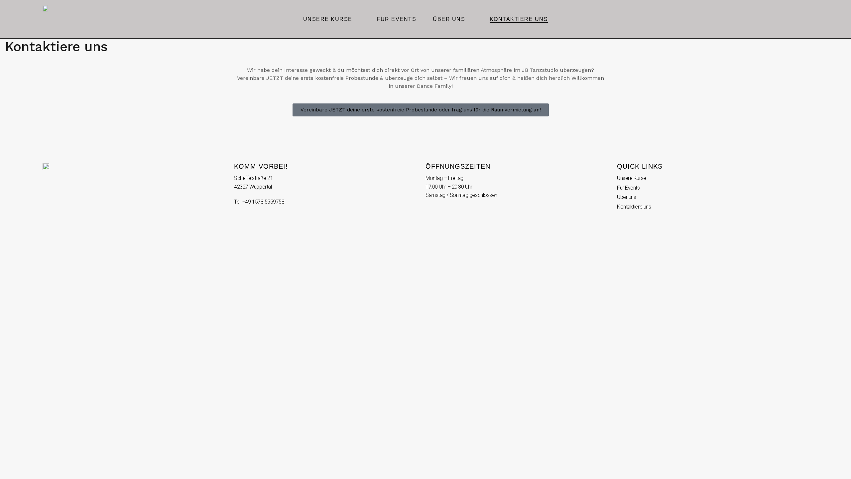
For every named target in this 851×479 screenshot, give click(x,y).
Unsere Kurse (327, 19)
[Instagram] (793, 19)
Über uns (449, 19)
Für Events (396, 19)
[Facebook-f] (805, 19)
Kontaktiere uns (519, 19)
